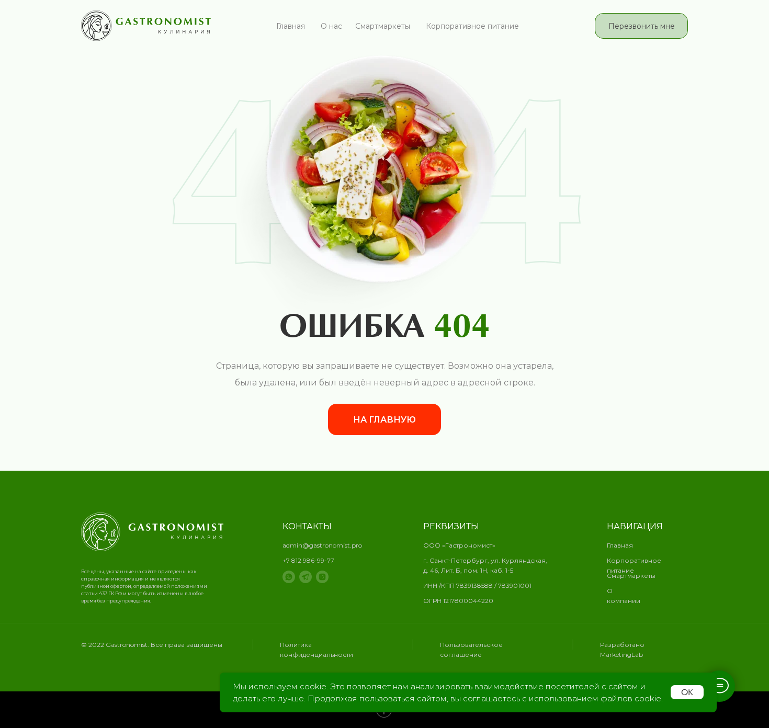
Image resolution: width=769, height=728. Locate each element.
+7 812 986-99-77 (308, 560)
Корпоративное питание (472, 26)
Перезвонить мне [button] (641, 26)
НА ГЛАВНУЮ (384, 420)
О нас (331, 26)
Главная (290, 26)
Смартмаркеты (382, 26)
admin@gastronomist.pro (322, 545)
